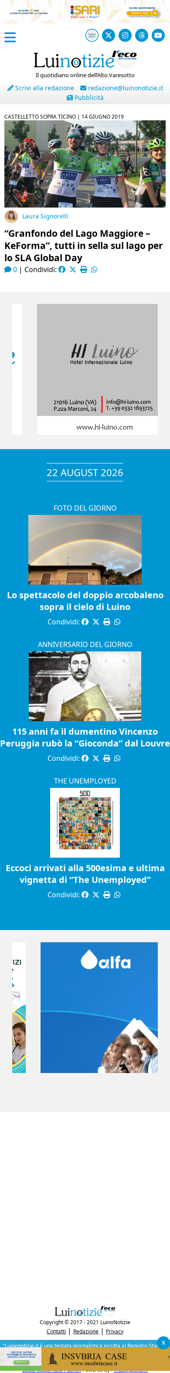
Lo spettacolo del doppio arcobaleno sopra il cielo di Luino (85, 601)
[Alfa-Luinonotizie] (85, 1070)
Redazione (86, 1331)
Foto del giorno (85, 508)
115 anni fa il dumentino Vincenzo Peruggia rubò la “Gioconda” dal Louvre (85, 737)
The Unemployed (85, 781)
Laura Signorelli (45, 216)
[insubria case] (85, 1368)
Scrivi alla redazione (44, 88)
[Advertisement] (85, 1206)
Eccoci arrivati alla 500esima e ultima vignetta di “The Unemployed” (85, 874)
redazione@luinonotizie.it (124, 88)
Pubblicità (88, 97)
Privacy (114, 1331)
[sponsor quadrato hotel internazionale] (85, 432)
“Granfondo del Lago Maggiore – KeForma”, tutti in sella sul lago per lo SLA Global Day (83, 245)
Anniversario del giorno (85, 644)
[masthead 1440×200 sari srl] (85, 21)
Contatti (56, 1331)
